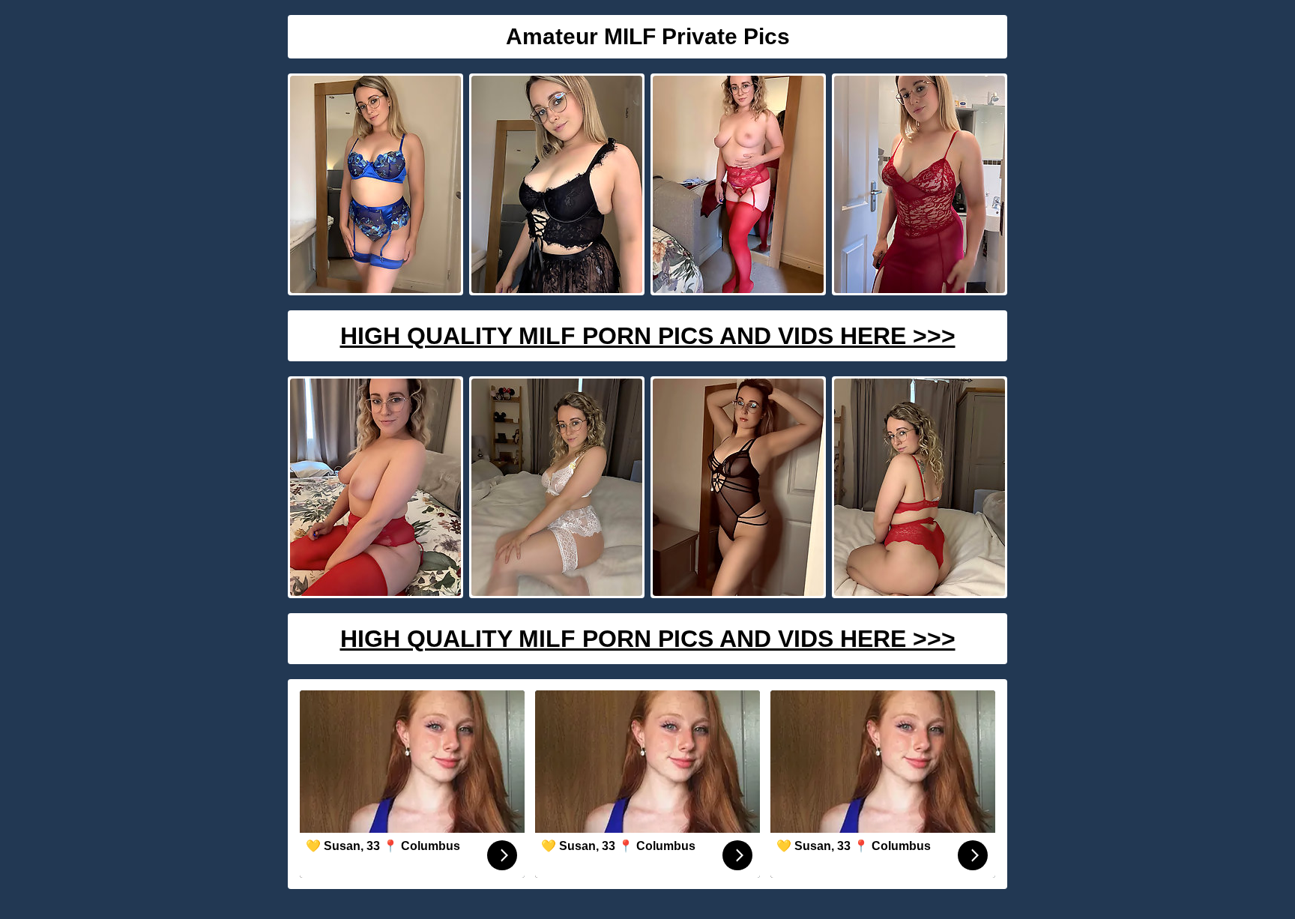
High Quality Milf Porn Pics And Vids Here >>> (648, 335)
